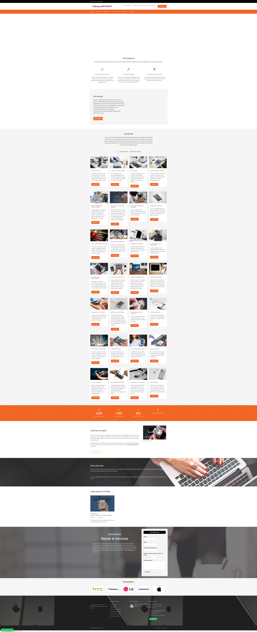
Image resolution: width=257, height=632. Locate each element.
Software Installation (98, 349)
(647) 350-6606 (100, 1)
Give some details (148, 560)
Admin (93, 517)
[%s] (102, 503)
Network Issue (154, 349)
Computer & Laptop (123, 151)
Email (145, 542)
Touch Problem (96, 382)
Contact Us (124, 11)
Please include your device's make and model (153, 554)
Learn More (95, 184)
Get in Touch (162, 6)
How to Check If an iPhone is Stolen (101, 515)
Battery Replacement (117, 382)
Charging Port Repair (98, 312)
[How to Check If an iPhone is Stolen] (132, 606)
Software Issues (155, 312)
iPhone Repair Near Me (118, 241)
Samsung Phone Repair (118, 170)
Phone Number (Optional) (150, 548)
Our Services (106, 11)
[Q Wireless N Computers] (102, 6)
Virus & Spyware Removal (99, 243)
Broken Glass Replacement (95, 278)
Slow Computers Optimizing (155, 244)
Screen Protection (156, 205)
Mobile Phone (94, 513)
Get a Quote (147, 571)
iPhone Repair (95, 170)
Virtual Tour (115, 11)
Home (92, 11)
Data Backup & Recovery (138, 382)
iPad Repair (134, 170)
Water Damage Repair (117, 312)
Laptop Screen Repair (117, 277)
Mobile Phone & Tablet (135, 151)
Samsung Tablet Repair (157, 170)
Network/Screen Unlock (138, 349)
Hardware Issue (116, 349)
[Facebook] (91, 610)
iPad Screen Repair (155, 277)
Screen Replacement (137, 243)
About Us (98, 11)
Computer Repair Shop (137, 277)
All (117, 151)
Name (145, 537)
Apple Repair (154, 382)
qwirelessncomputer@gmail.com (158, 615)
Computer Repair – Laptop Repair (97, 206)
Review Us (131, 11)
